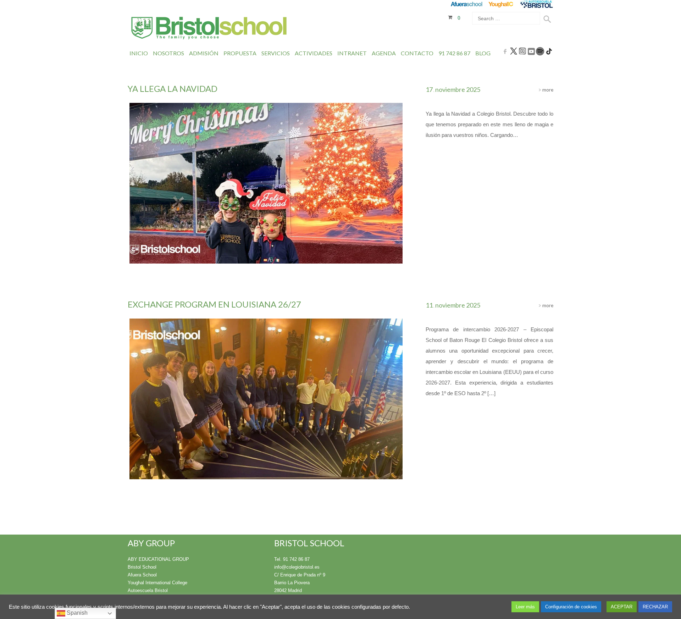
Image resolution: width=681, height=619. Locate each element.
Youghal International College (157, 582)
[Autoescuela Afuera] (536, 4)
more (547, 90)
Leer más (525, 606)
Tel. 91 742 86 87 (292, 559)
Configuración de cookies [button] (571, 606)
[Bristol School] (209, 28)
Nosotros (168, 53)
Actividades (313, 53)
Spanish (76, 613)
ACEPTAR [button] (621, 606)
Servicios (275, 53)
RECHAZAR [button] (655, 606)
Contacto (417, 53)
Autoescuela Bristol (148, 590)
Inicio (138, 53)
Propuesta (239, 53)
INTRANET (352, 53)
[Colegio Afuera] (466, 4)
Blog (483, 53)
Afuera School (142, 574)
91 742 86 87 (454, 53)
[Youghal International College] (501, 4)
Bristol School (142, 567)
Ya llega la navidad (172, 88)
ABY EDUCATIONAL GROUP (158, 559)
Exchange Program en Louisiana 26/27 (214, 304)
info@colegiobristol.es (297, 567)
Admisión (203, 53)
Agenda (384, 53)
